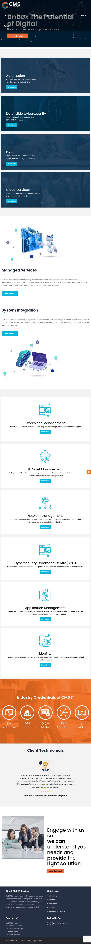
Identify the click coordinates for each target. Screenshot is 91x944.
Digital (11, 152)
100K (63, 723)
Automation (15, 75)
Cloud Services (18, 189)
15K (81, 723)
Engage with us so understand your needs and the (67, 847)
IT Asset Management (45, 469)
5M (27, 723)
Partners (36, 15)
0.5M (45, 723)
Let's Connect (17, 36)
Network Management (45, 515)
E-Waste (82, 15)
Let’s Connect (55, 871)
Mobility (45, 653)
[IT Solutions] (11, 5)
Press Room (53, 903)
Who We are (53, 896)
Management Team (57, 911)
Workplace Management (45, 423)
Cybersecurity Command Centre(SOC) (45, 563)
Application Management (45, 608)
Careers (7, 26)
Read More (12, 87)
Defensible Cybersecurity (26, 113)
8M (9, 723)
